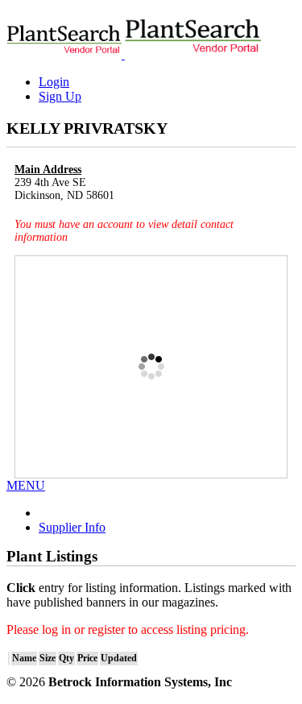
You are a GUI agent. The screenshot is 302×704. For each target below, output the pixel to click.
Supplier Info (72, 527)
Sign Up (60, 96)
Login (54, 82)
